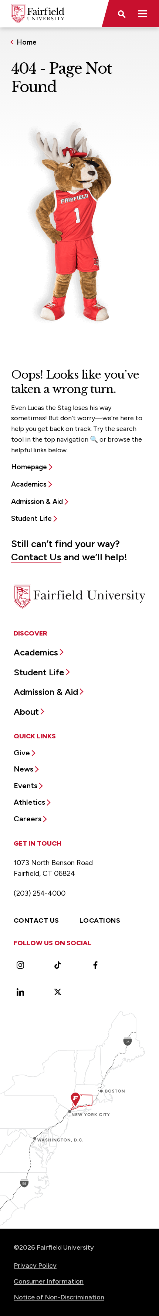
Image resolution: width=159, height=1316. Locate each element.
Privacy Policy (35, 1265)
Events (25, 785)
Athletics (29, 802)
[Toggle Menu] (143, 13)
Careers (27, 818)
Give (22, 752)
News (23, 769)
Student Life (31, 518)
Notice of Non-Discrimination (59, 1297)
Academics (29, 484)
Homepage (29, 467)
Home (27, 42)
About (26, 711)
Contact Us (36, 557)
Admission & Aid (37, 501)
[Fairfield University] (37, 13)
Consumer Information (49, 1281)
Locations (100, 920)
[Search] (121, 13)
